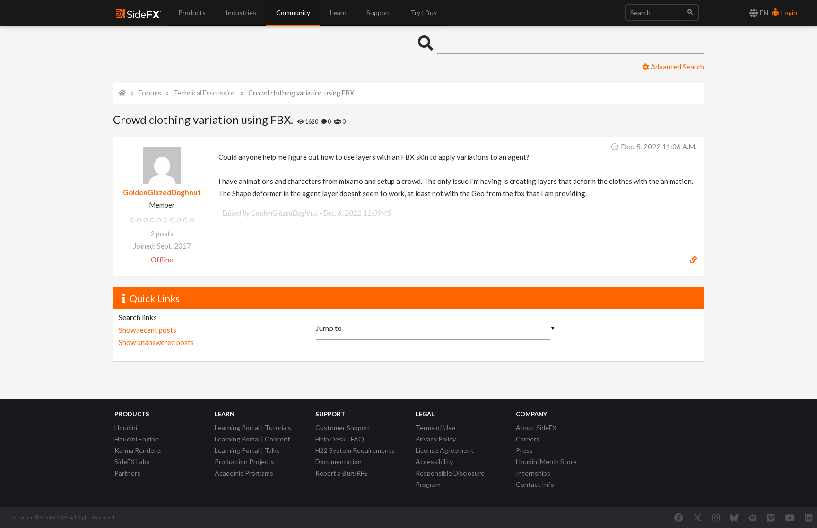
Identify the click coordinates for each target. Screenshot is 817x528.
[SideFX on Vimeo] (770, 517)
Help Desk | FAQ (339, 439)
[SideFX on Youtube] (790, 517)
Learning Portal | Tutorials (253, 428)
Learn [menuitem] (338, 13)
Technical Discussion (205, 93)
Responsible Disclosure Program (450, 478)
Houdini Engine (136, 439)
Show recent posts (147, 330)
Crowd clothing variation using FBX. (302, 93)
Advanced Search (676, 66)
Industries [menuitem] (241, 13)
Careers (527, 439)
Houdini (125, 428)
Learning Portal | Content (252, 439)
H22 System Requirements (355, 450)
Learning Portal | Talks (247, 450)
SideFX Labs (132, 462)
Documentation (338, 462)
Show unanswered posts (156, 342)
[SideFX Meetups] (752, 517)
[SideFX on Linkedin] (808, 517)
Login (788, 13)
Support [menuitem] (378, 13)
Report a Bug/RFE (341, 473)
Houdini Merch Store (546, 462)
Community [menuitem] (293, 13)
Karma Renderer (138, 450)
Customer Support (343, 428)
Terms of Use (435, 428)
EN (763, 13)
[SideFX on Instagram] (716, 517)
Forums (150, 93)
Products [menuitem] (192, 13)
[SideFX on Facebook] (678, 517)
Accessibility (434, 462)
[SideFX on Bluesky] (734, 517)
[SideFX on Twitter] (697, 517)
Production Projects (244, 462)
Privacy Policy (436, 439)
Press (524, 450)
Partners (127, 473)
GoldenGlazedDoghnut (162, 192)
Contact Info (535, 484)
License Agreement (445, 450)
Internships (533, 473)
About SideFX (536, 428)
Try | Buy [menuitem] (423, 13)
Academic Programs (244, 473)
